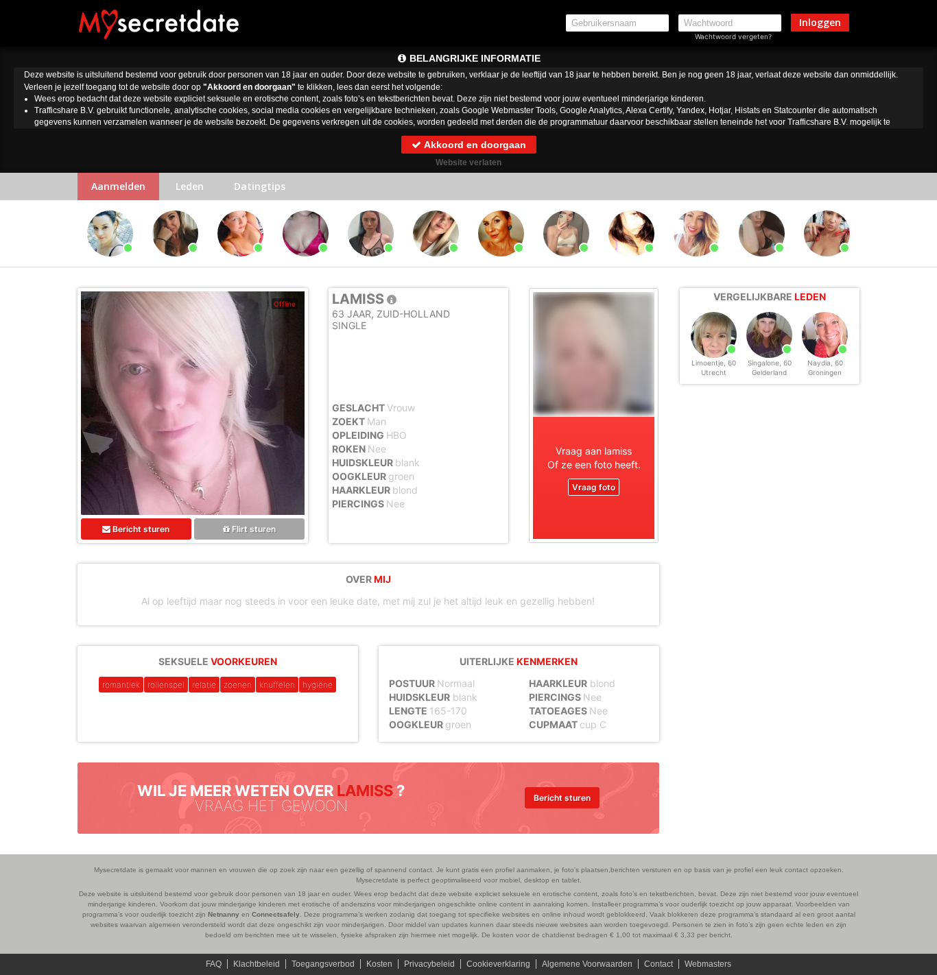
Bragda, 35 (175, 262)
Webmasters (708, 964)
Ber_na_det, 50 (501, 262)
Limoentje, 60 (713, 363)
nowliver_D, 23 (566, 262)
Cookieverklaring (498, 964)
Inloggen (820, 22)
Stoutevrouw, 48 (241, 262)
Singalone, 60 (770, 363)
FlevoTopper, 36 (110, 262)
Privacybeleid (429, 964)
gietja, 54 (827, 262)
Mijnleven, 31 (436, 262)
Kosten (379, 964)
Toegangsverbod (323, 964)
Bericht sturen (139, 529)
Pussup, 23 (371, 262)
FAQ (214, 964)
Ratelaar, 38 (696, 262)
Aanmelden (118, 186)
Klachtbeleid (256, 964)
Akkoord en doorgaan (474, 144)
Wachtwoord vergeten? (733, 36)
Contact (658, 964)
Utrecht (713, 372)
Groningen (825, 372)
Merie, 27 (761, 262)
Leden (190, 186)
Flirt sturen (253, 529)
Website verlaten (468, 162)
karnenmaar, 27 (631, 262)
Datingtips (259, 186)
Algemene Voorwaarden (587, 964)
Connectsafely (276, 914)
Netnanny (223, 914)
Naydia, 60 (825, 363)
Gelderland (769, 372)
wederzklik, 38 (306, 262)
